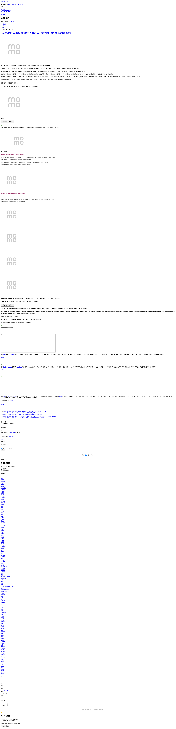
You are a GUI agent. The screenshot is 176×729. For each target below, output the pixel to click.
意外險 (2, 565)
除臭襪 (4, 355)
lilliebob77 (3, 425)
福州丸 (2, 521)
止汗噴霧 (3, 498)
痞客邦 (10, 432)
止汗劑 (2, 496)
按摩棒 (2, 643)
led (1, 615)
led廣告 (2, 617)
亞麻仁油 (3, 556)
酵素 (2, 563)
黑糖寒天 (3, 588)
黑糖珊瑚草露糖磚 (5, 589)
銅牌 (2, 609)
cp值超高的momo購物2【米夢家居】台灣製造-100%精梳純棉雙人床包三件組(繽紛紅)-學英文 (37, 33)
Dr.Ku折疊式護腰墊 (5, 576)
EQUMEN (3, 672)
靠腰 (2, 579)
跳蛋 (2, 645)
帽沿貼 (2, 479)
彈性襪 (2, 628)
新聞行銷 (3, 657)
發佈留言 (3, 450)
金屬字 (2, 610)
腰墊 (2, 581)
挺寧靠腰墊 (3, 578)
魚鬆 (2, 369)
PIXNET (77, 709)
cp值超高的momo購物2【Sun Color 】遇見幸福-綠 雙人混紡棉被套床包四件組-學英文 (23, 417)
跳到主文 (3, 14)
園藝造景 (3, 570)
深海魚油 (3, 561)
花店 (2, 597)
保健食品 (3, 555)
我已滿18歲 (3, 726)
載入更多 (3, 441)
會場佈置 (3, 602)
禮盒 (11, 400)
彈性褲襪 (3, 631)
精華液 (2, 661)
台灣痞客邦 (6, 10)
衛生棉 (2, 650)
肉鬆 (2, 507)
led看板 (2, 620)
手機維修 (3, 648)
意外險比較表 (4, 566)
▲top (2, 439)
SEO (2, 596)
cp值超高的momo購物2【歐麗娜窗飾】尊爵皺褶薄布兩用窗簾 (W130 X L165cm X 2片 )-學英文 (26, 411)
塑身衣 (2, 357)
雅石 (2, 573)
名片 (4, 27)
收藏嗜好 (11, 436)
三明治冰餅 (3, 488)
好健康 (2, 553)
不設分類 (12, 21)
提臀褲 (2, 673)
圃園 (2, 667)
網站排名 (3, 594)
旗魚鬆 (60, 396)
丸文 (8, 396)
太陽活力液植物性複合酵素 (7, 586)
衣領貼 (2, 478)
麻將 (2, 633)
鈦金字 (2, 618)
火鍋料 (2, 519)
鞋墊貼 (2, 499)
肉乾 (2, 514)
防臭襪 (2, 486)
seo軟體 (2, 593)
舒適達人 (3, 653)
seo (1, 656)
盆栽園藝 (3, 571)
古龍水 (2, 666)
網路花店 (3, 599)
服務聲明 (101, 709)
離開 (8, 726)
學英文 (2, 404)
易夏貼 (2, 493)
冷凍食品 (3, 522)
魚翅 (2, 524)
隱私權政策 (96, 709)
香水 (2, 664)
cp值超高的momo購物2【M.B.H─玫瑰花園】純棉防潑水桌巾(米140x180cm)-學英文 (23, 414)
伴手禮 (2, 511)
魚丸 (2, 516)
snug (2, 329)
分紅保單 (3, 568)
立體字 (2, 607)
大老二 (2, 635)
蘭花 (2, 575)
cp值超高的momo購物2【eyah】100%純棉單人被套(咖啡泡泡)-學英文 (19, 413)
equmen (10, 367)
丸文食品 (14, 396)
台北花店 (3, 604)
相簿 (4, 24)
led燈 (2, 614)
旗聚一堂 (3, 502)
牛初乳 (2, 560)
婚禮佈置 (3, 601)
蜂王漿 (2, 558)
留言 (14, 432)
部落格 (5, 25)
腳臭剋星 (13, 355)
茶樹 (2, 662)
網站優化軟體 (4, 591)
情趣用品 (3, 641)
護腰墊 (2, 583)
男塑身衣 (19, 367)
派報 (2, 605)
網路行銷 (3, 654)
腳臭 (2, 483)
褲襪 (2, 630)
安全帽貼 (3, 491)
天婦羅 (2, 517)
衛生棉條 (3, 651)
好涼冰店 (3, 489)
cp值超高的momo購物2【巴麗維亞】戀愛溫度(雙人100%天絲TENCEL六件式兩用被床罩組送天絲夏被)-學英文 (29, 416)
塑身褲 (2, 671)
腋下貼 (2, 494)
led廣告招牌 (3, 612)
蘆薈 (2, 659)
